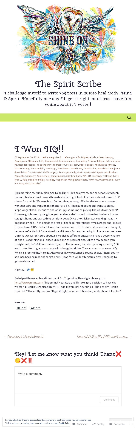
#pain (80, 172)
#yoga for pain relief (30, 183)
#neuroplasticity (67, 172)
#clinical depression (25, 164)
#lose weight (37, 168)
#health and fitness (105, 164)
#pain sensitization (107, 172)
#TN (84, 176)
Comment (109, 399)
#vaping (50, 179)
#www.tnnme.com (104, 179)
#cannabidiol (51, 161)
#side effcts (43, 176)
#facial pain (72, 164)
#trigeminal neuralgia (33, 179)
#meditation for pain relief (28, 172)
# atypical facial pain (78, 157)
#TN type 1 (108, 176)
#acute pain (21, 161)
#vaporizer (61, 179)
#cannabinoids (66, 161)
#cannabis (81, 161)
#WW (91, 179)
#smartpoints (58, 176)
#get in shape (86, 164)
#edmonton (59, 164)
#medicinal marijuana (109, 168)
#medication (90, 168)
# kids (93, 157)
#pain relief (90, 172)
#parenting (20, 176)
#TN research (95, 176)
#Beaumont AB (35, 161)
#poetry (31, 176)
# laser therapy (105, 157)
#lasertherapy (22, 168)
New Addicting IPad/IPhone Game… (104, 336)
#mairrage (51, 168)
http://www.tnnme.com (29, 282)
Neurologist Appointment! (23, 336)
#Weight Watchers (77, 179)
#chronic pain (113, 161)
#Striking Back (73, 176)
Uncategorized (53, 157)
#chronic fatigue (96, 161)
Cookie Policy (64, 423)
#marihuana (64, 168)
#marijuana (76, 168)
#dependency (44, 164)
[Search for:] (129, 117)
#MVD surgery (50, 172)
